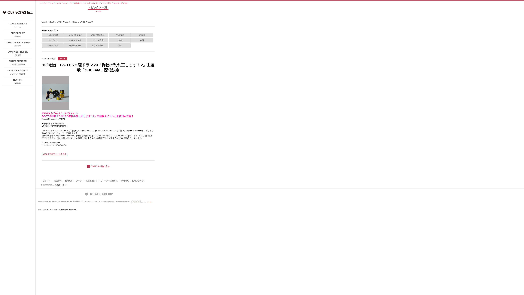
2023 (67, 22)
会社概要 (69, 181)
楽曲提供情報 (53, 45)
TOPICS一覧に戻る (100, 166)
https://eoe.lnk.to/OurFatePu (54, 145)
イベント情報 (75, 40)
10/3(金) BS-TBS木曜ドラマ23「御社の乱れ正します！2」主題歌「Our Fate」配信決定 (95, 3)
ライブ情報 (53, 40)
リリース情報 (97, 40)
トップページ (44, 3)
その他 (120, 40)
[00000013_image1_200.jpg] (55, 109)
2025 (52, 22)
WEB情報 (120, 35)
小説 (120, 45)
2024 (59, 22)
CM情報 (142, 35)
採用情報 (125, 181)
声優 (142, 40)
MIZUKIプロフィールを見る (54, 154)
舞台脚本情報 (97, 45)
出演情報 (58, 181)
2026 (44, 22)
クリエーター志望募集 (108, 181)
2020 (90, 22)
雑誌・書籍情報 (97, 35)
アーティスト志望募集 (85, 181)
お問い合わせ (138, 181)
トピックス (56, 3)
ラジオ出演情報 (75, 35)
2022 (74, 22)
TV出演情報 (53, 35)
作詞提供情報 (75, 45)
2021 (82, 22)
